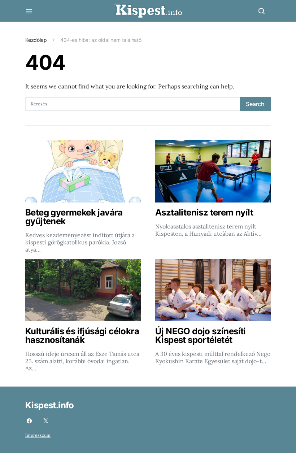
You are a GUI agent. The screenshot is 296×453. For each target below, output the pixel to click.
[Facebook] (29, 420)
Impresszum (38, 435)
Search (255, 104)
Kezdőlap (36, 40)
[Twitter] (45, 420)
